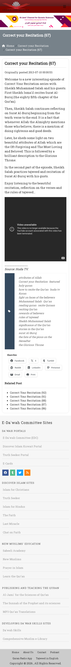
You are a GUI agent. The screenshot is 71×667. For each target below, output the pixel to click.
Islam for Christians (16, 489)
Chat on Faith (12, 532)
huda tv (55, 289)
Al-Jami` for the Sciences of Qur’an (26, 594)
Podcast (54, 652)
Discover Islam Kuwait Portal (22, 446)
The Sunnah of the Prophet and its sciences (31, 603)
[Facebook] (5, 473)
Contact (41, 652)
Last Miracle (11, 523)
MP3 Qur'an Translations (19, 611)
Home (15, 652)
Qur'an (47, 301)
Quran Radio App (22, 658)
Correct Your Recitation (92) (28, 392)
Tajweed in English (47, 658)
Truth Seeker (11, 498)
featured (54, 281)
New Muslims (12, 559)
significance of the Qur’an (34, 325)
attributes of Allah (30, 277)
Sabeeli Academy (14, 550)
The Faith (9, 515)
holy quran (25, 285)
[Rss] (27, 473)
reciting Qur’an (28, 309)
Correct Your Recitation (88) (28, 400)
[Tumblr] (12, 473)
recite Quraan (46, 305)
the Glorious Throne (31, 345)
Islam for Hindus (14, 506)
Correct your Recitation (33, 281)
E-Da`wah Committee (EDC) (20, 437)
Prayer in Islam (13, 567)
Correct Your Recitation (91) (28, 396)
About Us (28, 652)
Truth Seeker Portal (16, 455)
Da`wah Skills (12, 630)
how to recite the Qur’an (33, 289)
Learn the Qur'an (14, 576)
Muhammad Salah (30, 301)
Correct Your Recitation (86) (28, 408)
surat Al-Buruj (27, 333)
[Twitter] (20, 473)
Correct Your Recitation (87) (28, 404)
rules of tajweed (28, 317)
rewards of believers (31, 313)
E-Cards (8, 463)
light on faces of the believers (37, 297)
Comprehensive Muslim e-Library (25, 638)
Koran (22, 293)
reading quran (27, 305)
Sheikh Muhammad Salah (35, 321)
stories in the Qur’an (31, 329)
